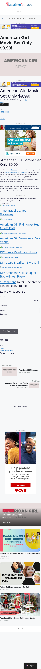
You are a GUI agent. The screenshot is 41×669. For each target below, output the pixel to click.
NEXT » (2, 119)
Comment (3, 314)
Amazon (14, 170)
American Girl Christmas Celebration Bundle (17, 618)
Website (3, 310)
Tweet (2, 102)
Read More (7, 522)
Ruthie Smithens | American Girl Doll (14, 587)
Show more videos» (6, 350)
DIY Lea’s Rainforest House (18, 252)
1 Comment (8, 282)
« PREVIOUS (4, 112)
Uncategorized (8, 511)
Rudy (26, 100)
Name (5, 297)
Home (2, 19)
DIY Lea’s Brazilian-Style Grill (19, 262)
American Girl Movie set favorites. (16, 172)
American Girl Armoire (13, 515)
